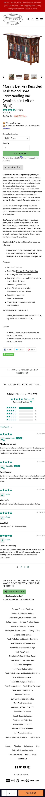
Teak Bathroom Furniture (22, 690)
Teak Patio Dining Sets (23, 665)
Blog (38, 746)
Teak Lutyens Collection (22, 725)
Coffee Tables (11, 622)
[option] (11, 77)
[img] (6, 434)
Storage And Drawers (22, 635)
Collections (28, 746)
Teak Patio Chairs (23, 652)
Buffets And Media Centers (22, 614)
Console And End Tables (29, 622)
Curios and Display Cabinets (22, 626)
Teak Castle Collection (23, 703)
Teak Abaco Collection (23, 733)
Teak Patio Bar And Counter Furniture (22, 639)
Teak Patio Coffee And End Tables (22, 656)
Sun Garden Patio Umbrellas (22, 699)
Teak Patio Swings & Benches (22, 682)
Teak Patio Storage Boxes (22, 678)
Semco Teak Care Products (16, 737)
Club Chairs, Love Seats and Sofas (22, 618)
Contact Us (22, 759)
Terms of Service (15, 755)
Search (8, 746)
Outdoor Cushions (22, 695)
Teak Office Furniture (31, 686)
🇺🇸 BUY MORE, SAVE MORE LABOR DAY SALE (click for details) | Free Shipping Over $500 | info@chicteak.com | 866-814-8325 (22, 6)
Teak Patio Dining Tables (22, 669)
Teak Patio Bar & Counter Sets (22, 644)
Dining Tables (34, 631)
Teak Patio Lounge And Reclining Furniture (22, 673)
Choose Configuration (10, 134)
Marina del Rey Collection (22, 729)
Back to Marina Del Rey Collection (24, 371)
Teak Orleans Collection (22, 716)
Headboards (35, 737)
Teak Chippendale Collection (22, 708)
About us (17, 746)
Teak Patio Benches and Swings (22, 648)
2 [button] (21, 567)
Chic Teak (23, 774)
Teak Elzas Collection (22, 712)
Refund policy (30, 755)
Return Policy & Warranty (22, 750)
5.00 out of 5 (29, 399)
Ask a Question (13, 167)
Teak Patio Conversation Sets (22, 661)
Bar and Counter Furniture (22, 609)
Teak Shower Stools (12, 686)
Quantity (6, 143)
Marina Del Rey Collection (27, 271)
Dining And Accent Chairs (15, 631)
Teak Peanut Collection (22, 720)
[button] (9, 110)
